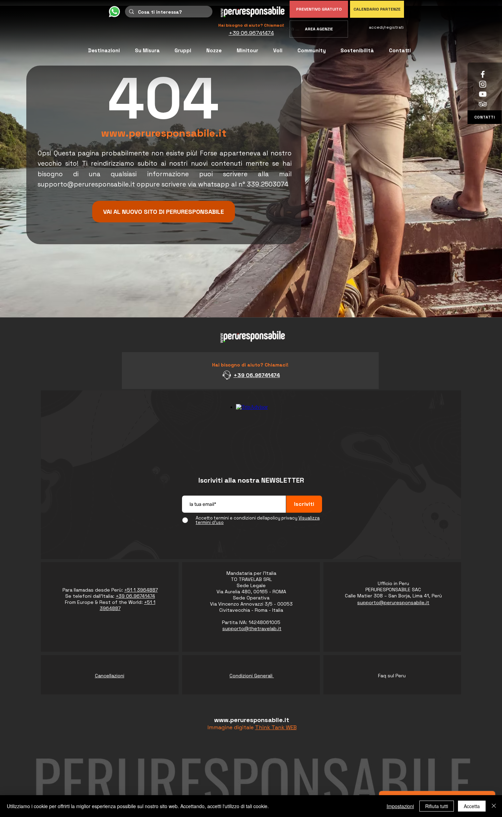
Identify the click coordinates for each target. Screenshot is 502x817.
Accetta (472, 806)
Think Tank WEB (276, 727)
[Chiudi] (494, 806)
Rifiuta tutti (436, 806)
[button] (311, 50)
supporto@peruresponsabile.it (86, 184)
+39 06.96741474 (257, 375)
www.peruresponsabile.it (163, 133)
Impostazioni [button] (400, 806)
